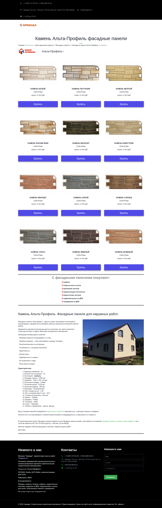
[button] (53, 51)
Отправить (110, 477)
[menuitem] (53, 51)
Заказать (92, 25)
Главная (54, 25)
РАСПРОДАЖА (79, 25)
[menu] (91, 51)
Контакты (103, 25)
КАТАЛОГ (65, 25)
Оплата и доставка (119, 25)
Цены (133, 25)
